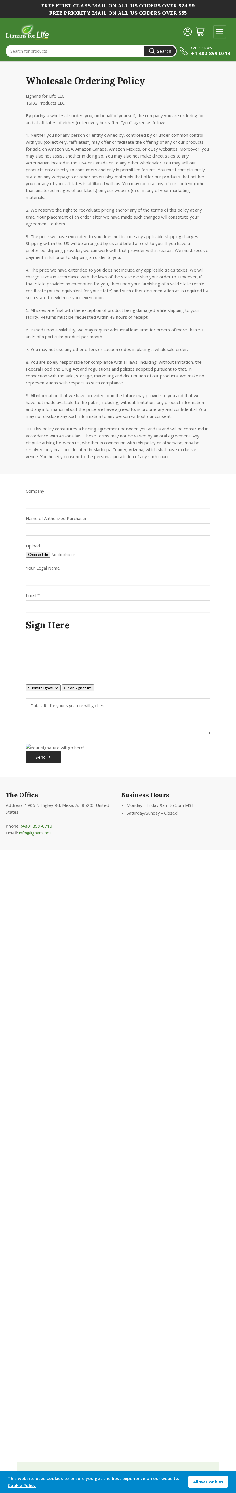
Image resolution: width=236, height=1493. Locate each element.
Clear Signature (78, 687)
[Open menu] (219, 31)
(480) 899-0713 (36, 826)
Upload (33, 546)
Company (35, 491)
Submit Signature (43, 687)
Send (40, 757)
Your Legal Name (43, 568)
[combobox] (91, 51)
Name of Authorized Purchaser (56, 518)
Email (33, 595)
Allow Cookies (208, 1482)
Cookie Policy (22, 1485)
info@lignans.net (35, 833)
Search (164, 51)
